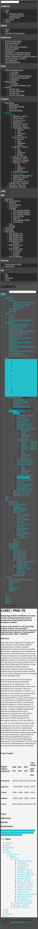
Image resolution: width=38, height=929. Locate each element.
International (9, 103)
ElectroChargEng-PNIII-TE (23, 176)
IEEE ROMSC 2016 (16, 249)
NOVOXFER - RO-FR (21, 181)
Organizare (9, 278)
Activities (12, 209)
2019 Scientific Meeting (21, 212)
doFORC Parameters (17, 91)
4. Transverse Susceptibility (19, 78)
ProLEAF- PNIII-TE (20, 137)
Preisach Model (10, 82)
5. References (14, 80)
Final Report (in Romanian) (15, 33)
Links (11, 224)
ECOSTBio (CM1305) (16, 107)
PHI (2, 270)
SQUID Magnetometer (13, 41)
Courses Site (9, 266)
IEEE (3, 195)
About (7, 10)
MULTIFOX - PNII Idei (21, 160)
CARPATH (5, 6)
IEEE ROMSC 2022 (16, 233)
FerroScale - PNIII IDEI (21, 128)
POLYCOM (13, 109)
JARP (3, 191)
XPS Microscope (11, 60)
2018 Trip (16, 218)
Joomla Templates (17, 922)
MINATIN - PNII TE (20, 162)
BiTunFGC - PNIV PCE (17, 185)
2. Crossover (13, 74)
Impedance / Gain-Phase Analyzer (18, 53)
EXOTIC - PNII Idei (19, 156)
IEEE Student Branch (12, 201)
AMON (4, 25)
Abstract (20, 130)
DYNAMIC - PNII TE (20, 126)
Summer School (15, 205)
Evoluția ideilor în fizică (13, 264)
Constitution (13, 207)
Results (20, 135)
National (8, 112)
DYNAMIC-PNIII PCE (20, 172)
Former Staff (9, 20)
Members (12, 203)
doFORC (8, 87)
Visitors (7, 21)
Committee (9, 230)
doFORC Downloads (17, 95)
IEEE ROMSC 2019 (16, 239)
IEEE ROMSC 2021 (16, 235)
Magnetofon (13, 105)
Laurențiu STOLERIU (16, 16)
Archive (11, 114)
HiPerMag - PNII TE (20, 116)
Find (3, 294)
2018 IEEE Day (18, 216)
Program (16, 243)
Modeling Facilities (12, 49)
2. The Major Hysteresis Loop (20, 85)
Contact (12, 226)
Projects (5, 99)
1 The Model (13, 83)
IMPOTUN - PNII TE (20, 124)
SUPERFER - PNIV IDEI (17, 187)
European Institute (16, 110)
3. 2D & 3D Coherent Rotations (20, 76)
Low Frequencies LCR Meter (15, 58)
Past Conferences (15, 256)
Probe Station (10, 51)
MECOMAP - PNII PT (20, 158)
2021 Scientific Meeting (21, 210)
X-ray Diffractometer (12, 62)
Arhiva (7, 280)
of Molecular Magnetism (23, 407)
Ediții (6, 276)
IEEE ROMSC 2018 (16, 241)
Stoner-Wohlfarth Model (14, 70)
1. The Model (13, 72)
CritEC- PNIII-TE (19, 174)
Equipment (6, 37)
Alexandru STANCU (16, 14)
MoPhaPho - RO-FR (20, 177)
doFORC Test (14, 93)
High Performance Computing (16, 47)
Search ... (5, 292)
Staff (6, 12)
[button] (19, 638)
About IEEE (9, 199)
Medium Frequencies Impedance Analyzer (20, 56)
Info (6, 274)
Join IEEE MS (9, 228)
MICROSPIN (17, 122)
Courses (5, 260)
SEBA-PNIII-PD (18, 179)
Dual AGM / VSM (11, 45)
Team (19, 132)
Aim (18, 149)
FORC (3, 66)
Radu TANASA (14, 18)
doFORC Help (14, 89)
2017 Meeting (18, 222)
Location (16, 253)
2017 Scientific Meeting (21, 214)
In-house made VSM (12, 43)
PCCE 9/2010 (18, 118)
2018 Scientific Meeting (21, 220)
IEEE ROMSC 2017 (16, 245)
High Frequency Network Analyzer (17, 54)
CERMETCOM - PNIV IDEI (18, 183)
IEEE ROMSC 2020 (16, 237)
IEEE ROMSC (10, 232)
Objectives (21, 133)
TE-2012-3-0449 (19, 120)
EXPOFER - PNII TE (20, 147)
